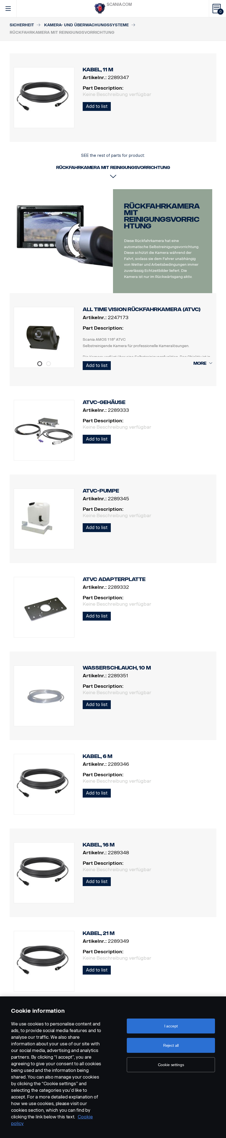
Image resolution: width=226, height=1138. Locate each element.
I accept (171, 1026)
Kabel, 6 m (97, 756)
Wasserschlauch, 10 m (117, 668)
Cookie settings (171, 1065)
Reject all (171, 1045)
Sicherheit (22, 25)
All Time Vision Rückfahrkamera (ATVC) (141, 309)
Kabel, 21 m (99, 933)
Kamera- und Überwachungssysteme (86, 25)
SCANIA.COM (119, 4)
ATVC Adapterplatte (114, 579)
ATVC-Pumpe (101, 491)
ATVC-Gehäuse (104, 402)
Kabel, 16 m (99, 845)
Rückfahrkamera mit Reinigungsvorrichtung (162, 216)
